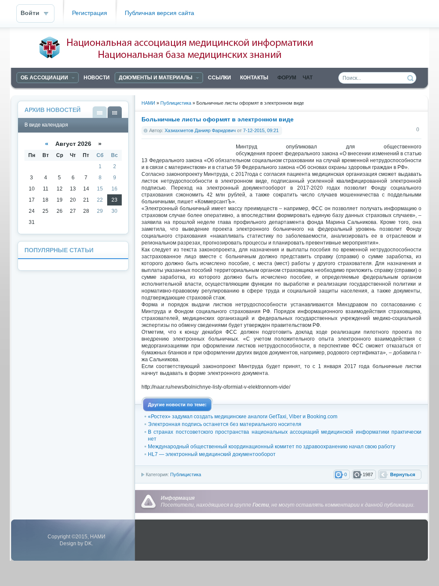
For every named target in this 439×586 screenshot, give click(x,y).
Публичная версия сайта (159, 13)
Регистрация (89, 13)
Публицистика (185, 474)
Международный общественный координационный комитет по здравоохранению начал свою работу (271, 447)
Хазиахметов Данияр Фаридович (200, 130)
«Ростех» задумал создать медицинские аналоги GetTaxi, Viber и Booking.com (242, 417)
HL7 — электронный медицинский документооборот (212, 454)
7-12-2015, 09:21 (261, 130)
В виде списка (100, 112)
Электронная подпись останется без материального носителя (224, 424)
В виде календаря (115, 112)
